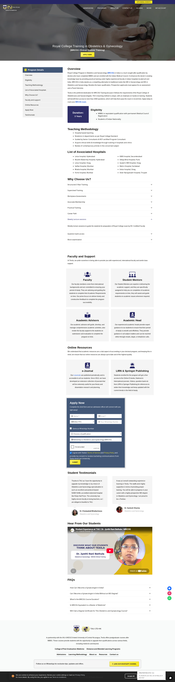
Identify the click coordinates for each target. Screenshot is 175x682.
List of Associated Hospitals (35, 90)
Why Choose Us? (31, 95)
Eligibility (28, 80)
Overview (28, 75)
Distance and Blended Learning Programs (103, 649)
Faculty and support (32, 100)
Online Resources (32, 105)
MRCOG (111, 73)
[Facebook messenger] (169, 588)
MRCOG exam (80, 102)
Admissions (61, 654)
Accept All (131, 676)
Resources (103, 654)
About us (93, 654)
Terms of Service (94, 453)
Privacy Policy (109, 453)
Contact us (114, 654)
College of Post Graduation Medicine (69, 649)
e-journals (77, 375)
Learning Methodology (77, 654)
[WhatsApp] (169, 598)
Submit (75, 462)
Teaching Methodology (34, 85)
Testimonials (30, 115)
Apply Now (29, 110)
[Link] (11, 8)
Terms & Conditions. (59, 677)
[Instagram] (169, 593)
